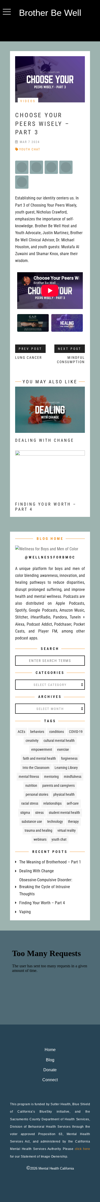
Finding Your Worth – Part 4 (42, 902)
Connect (50, 1080)
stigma (25, 813)
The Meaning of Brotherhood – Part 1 (50, 862)
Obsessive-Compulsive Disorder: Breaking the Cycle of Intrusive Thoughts (45, 886)
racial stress (29, 803)
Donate (50, 1070)
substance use (32, 821)
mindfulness (72, 777)
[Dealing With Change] (50, 429)
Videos (28, 101)
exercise (63, 749)
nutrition (31, 785)
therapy (73, 821)
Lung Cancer (28, 357)
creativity (32, 741)
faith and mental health (39, 758)
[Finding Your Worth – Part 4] (50, 493)
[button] (7, 11)
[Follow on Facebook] (40, 30)
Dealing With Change (44, 440)
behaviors (37, 732)
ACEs (21, 732)
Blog (50, 1060)
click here (82, 1149)
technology (55, 821)
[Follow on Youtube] (60, 30)
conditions (56, 732)
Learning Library (66, 768)
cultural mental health (59, 741)
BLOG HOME (50, 539)
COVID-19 (76, 732)
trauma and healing (38, 830)
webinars (40, 839)
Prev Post (30, 349)
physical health (64, 794)
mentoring (51, 777)
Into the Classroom (36, 768)
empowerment (41, 749)
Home (50, 1050)
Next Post (69, 349)
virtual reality (66, 830)
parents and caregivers (58, 785)
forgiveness (69, 758)
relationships (52, 803)
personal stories (37, 794)
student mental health (64, 813)
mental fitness (29, 777)
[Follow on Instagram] (50, 30)
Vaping (25, 911)
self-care (73, 803)
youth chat (29, 149)
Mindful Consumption (71, 359)
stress (39, 813)
